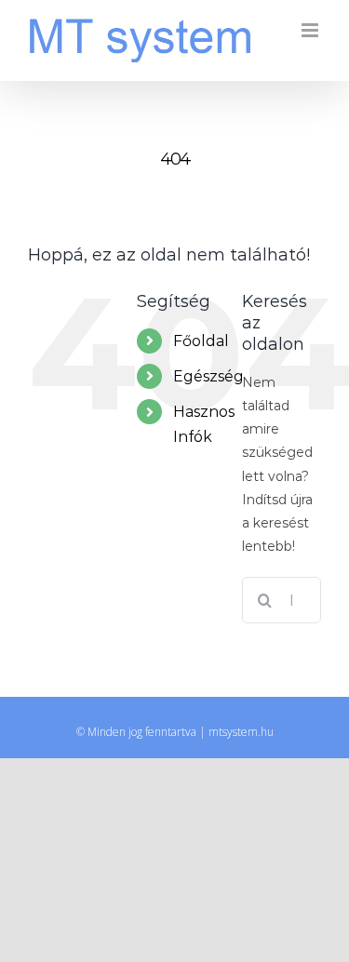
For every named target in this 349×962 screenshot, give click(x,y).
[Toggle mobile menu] (311, 30)
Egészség (208, 376)
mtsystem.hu (241, 732)
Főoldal (201, 341)
